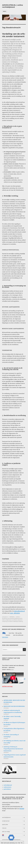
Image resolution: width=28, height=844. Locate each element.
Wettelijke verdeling (18, 621)
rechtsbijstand (8, 785)
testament (19, 619)
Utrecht (22, 808)
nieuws (4, 828)
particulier (5, 824)
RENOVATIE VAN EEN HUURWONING (14, 706)
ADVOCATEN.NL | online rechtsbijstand (12, 6)
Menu (4, 11)
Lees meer (5, 637)
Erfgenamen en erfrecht (11, 619)
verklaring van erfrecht (7, 621)
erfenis (3, 619)
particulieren (7, 789)
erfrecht (18, 616)
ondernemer (5, 821)
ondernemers (7, 787)
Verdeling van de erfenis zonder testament (13, 35)
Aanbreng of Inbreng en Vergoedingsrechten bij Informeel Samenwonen (13, 748)
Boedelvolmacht (18, 618)
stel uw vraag (6, 831)
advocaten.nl (5, 616)
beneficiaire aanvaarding (8, 618)
